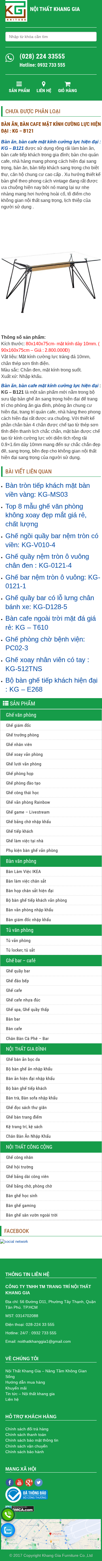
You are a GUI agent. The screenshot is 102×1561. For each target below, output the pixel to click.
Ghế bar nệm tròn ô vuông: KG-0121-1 (52, 581)
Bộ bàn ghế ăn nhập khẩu (29, 1069)
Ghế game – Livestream (28, 812)
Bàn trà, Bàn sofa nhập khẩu (32, 1098)
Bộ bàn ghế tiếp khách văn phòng (36, 900)
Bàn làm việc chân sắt (26, 881)
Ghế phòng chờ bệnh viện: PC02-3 (45, 643)
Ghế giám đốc (18, 725)
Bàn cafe (14, 1028)
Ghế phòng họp (19, 773)
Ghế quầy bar (18, 971)
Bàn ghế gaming (21, 1205)
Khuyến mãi (16, 1388)
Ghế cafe (14, 990)
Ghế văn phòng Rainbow (28, 802)
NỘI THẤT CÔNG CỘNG (29, 1147)
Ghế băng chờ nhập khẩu (28, 821)
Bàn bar (13, 1019)
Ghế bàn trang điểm (24, 1117)
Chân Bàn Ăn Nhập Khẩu (28, 1136)
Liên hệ (44, 90)
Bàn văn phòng (21, 861)
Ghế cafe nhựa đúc (23, 1000)
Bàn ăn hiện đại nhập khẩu (30, 1078)
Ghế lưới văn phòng (23, 764)
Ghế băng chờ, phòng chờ (29, 1186)
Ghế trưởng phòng (22, 735)
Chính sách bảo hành (24, 1451)
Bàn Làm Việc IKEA (23, 871)
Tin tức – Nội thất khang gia (30, 1393)
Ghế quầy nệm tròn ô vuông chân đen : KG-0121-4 (47, 561)
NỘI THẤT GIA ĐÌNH (26, 1049)
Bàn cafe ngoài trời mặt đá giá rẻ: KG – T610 (50, 622)
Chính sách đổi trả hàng (26, 1429)
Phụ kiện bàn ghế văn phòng (32, 850)
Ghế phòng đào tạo (23, 783)
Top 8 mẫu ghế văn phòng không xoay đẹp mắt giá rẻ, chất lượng (46, 515)
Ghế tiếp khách (19, 831)
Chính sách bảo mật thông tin (31, 1440)
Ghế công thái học (22, 792)
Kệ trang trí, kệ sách (24, 1126)
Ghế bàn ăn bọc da (23, 1059)
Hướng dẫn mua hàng (25, 1382)
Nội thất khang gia (55, 9)
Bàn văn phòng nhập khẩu (29, 909)
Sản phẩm (19, 90)
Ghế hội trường (19, 1167)
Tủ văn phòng (19, 930)
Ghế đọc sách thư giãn (26, 1107)
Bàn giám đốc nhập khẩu (28, 919)
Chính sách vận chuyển (26, 1446)
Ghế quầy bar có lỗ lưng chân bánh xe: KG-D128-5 (49, 602)
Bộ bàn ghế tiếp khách (26, 1088)
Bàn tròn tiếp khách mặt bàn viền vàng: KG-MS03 (47, 490)
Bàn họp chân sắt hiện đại (30, 890)
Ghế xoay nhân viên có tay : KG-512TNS (47, 664)
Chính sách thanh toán (25, 1434)
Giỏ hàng (67, 90)
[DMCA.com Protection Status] (19, 1508)
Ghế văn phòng (21, 715)
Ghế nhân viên (19, 744)
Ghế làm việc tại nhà (24, 840)
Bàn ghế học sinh (21, 1195)
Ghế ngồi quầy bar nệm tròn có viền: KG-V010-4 (51, 540)
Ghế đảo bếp (17, 980)
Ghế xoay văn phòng (24, 754)
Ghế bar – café (20, 960)
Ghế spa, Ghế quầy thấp (27, 1009)
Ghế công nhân (19, 1157)
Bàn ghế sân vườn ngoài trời (32, 1215)
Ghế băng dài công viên (27, 1176)
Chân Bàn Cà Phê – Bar (27, 1038)
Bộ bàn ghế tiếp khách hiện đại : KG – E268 (51, 684)
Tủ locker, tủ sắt (20, 950)
